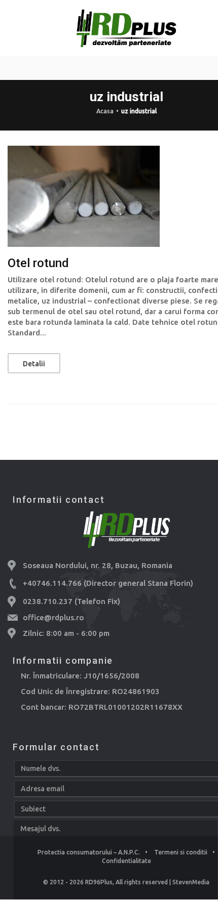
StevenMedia (190, 882)
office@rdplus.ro (53, 617)
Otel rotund (38, 263)
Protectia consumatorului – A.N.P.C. (89, 852)
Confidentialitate (126, 860)
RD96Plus (99, 882)
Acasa (105, 111)
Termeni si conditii (180, 852)
